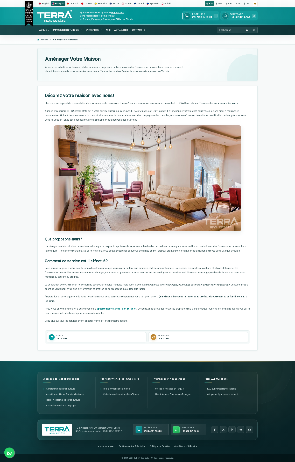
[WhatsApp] (9, 453)
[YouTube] (240, 429)
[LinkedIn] (232, 429)
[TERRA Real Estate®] (57, 430)
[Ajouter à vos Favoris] (255, 3)
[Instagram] (249, 429)
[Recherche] (247, 30)
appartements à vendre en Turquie (116, 308)
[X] (223, 429)
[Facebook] (214, 429)
